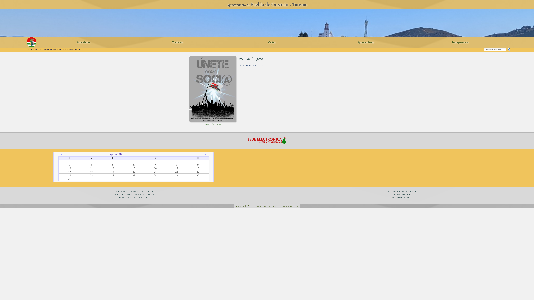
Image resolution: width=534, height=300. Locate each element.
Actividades (83, 42)
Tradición (177, 42)
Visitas (272, 42)
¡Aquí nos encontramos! (251, 65)
